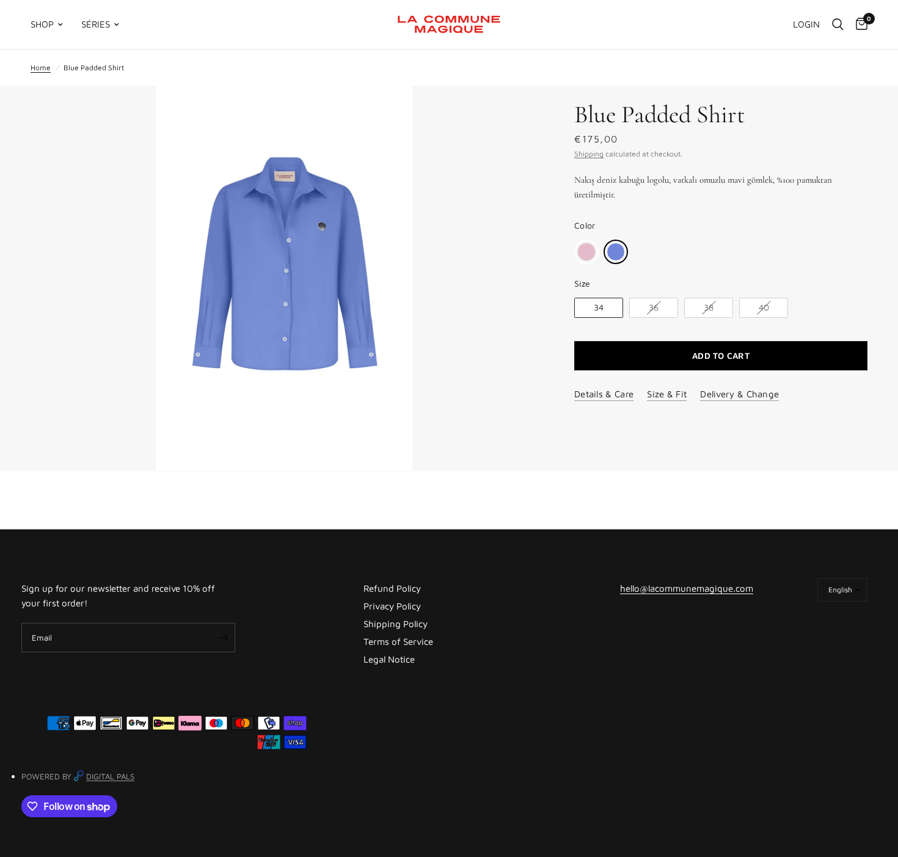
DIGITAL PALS (110, 776)
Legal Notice (389, 659)
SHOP (42, 24)
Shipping (589, 153)
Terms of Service (398, 641)
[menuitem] (51, 24)
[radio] (586, 252)
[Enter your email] (223, 637)
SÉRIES (95, 24)
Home (41, 67)
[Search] (838, 24)
